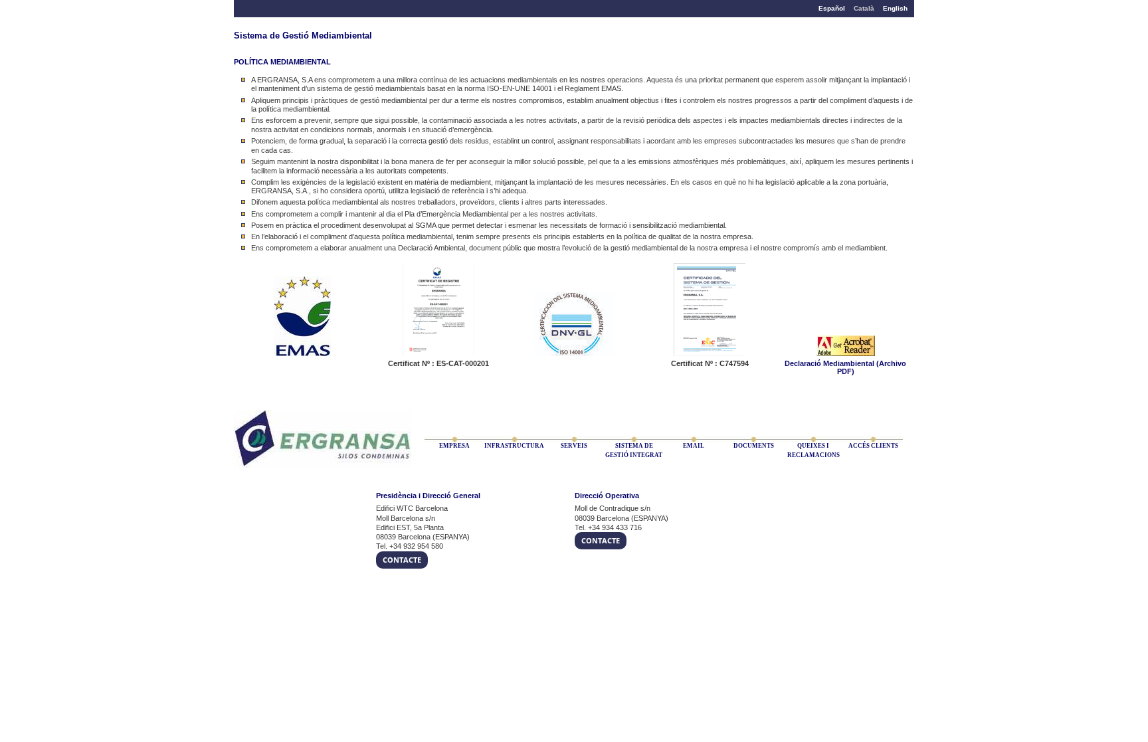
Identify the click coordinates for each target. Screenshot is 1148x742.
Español (831, 8)
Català (864, 8)
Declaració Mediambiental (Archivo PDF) (845, 367)
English (895, 8)
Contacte (402, 560)
